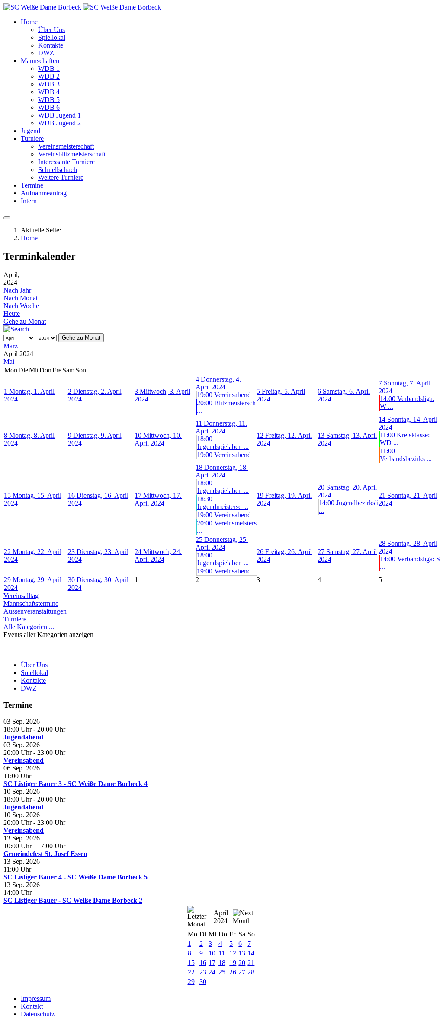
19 (232, 962)
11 (221, 953)
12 (232, 953)
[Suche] (16, 329)
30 (202, 981)
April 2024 (221, 916)
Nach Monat (20, 298)
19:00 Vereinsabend (224, 394)
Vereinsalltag (21, 595)
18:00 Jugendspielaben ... (223, 442)
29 (191, 981)
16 (202, 962)
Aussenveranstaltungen (35, 611)
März (10, 346)
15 (191, 962)
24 (212, 972)
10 (212, 953)
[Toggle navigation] (6, 217)
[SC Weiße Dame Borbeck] (82, 7)
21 (250, 962)
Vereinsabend (23, 760)
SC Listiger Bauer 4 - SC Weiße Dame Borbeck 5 (75, 877)
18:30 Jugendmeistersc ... (222, 502)
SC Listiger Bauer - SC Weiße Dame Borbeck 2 (72, 900)
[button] (29, 21)
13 (241, 953)
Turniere (14, 619)
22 (191, 972)
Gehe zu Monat (24, 321)
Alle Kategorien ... (28, 626)
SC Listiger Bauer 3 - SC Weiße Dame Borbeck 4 (75, 783)
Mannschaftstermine (30, 603)
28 (250, 972)
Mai (8, 361)
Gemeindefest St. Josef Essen (45, 853)
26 (232, 972)
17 (212, 962)
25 (221, 972)
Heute (11, 313)
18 (221, 962)
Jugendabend (23, 737)
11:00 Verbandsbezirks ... (406, 454)
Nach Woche (21, 305)
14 (250, 953)
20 (241, 962)
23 (202, 972)
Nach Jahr (17, 290)
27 (241, 972)
